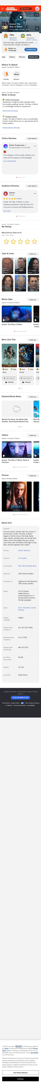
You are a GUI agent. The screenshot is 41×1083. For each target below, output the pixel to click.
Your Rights (34, 1052)
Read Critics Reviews (10, 111)
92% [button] (28, 35)
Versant (18, 1046)
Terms (6, 1048)
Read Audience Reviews (11, 127)
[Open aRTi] (37, 8)
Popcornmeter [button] (30, 38)
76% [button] (11, 35)
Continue (20, 1079)
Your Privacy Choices (32, 703)
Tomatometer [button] (13, 38)
